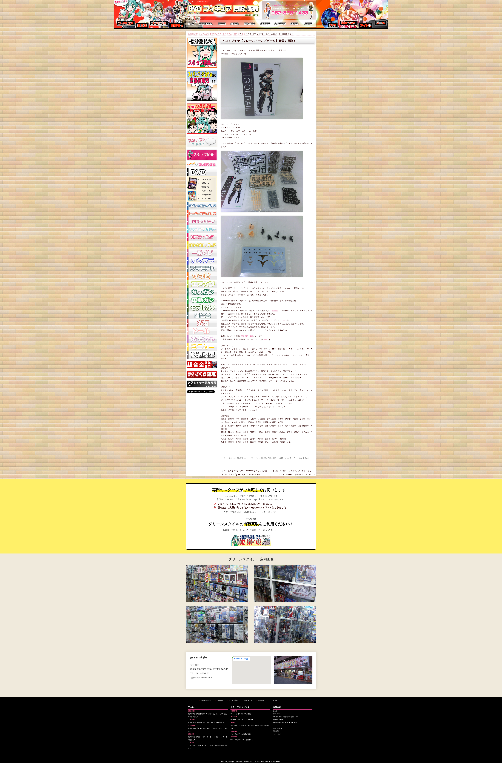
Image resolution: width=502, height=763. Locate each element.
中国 (243, 34)
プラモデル (254, 458)
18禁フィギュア (202, 237)
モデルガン (202, 308)
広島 (265, 458)
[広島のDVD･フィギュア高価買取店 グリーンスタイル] (223, 16)
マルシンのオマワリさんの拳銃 (240, 714)
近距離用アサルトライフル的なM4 (241, 720)
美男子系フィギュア (202, 229)
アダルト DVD (206, 191)
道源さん (306, 458)
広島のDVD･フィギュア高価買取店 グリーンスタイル (210, 34)
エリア (237, 34)
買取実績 (239, 458)
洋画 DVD (205, 183)
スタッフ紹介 (250, 23)
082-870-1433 (247, 336)
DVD (202, 172)
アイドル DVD (206, 179)
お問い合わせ (248, 700)
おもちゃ (232, 458)
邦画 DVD (205, 187)
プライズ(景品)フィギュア (202, 245)
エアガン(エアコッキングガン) (202, 284)
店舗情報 (235, 23)
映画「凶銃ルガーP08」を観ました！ (242, 740)
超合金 (275, 310)
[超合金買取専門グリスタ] (202, 367)
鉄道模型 (202, 355)
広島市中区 (272, 458)
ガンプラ (202, 261)
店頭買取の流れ (205, 23)
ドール (202, 331)
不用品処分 (265, 23)
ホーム (191, 23)
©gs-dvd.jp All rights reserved (231, 761)
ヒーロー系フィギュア (202, 213)
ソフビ (202, 276)
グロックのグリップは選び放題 (240, 734)
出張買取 (295, 23)
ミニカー (202, 347)
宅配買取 (308, 23)
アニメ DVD (206, 198)
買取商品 (221, 23)
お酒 (202, 323)
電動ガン (202, 300)
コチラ (284, 320)
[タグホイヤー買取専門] (202, 386)
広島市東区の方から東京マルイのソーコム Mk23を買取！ (206, 722)
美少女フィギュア (202, 221)
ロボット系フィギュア (202, 206)
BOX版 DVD (206, 195)
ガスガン (202, 292)
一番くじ (202, 253)
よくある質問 (280, 23)
